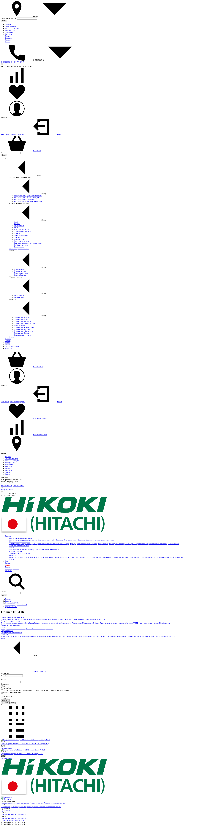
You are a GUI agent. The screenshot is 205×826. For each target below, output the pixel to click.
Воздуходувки (19, 297)
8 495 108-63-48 (6, 62)
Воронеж (8, 38)
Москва (8, 24)
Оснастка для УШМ (21, 319)
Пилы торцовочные (21, 273)
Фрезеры (17, 233)
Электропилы (19, 295)
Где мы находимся (16, 807)
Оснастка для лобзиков (22, 329)
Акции (7, 343)
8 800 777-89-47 (18, 62)
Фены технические (21, 235)
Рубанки (17, 237)
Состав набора (6, 688)
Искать (4, 21)
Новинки (4, 803)
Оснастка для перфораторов (24, 327)
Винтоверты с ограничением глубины (28, 243)
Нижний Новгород (12, 28)
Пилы (11, 548)
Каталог (8, 536)
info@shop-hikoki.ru (8, 489)
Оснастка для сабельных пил (24, 323)
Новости (8, 339)
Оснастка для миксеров (22, 321)
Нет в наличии (6, 748)
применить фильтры (8, 703)
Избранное (14, 134)
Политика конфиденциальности (12, 820)
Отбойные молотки (21, 245)
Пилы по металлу (20, 271)
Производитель (6, 696)
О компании (5, 807)
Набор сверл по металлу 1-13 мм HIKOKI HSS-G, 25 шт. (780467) (25, 744)
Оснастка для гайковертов (23, 331)
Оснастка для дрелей (21, 318)
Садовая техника (15, 551)
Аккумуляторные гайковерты (24, 199)
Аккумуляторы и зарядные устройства (28, 201)
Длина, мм (5, 684)
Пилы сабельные (20, 275)
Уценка (7, 345)
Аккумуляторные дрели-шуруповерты (28, 196)
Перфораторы (19, 226)
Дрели (16, 228)
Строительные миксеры (22, 231)
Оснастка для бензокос (22, 333)
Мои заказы (5, 134)
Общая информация (30, 807)
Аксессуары (60, 803)
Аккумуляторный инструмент (18, 803)
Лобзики (17, 224)
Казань (7, 42)
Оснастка (12, 555)
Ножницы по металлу (22, 241)
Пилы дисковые (19, 269)
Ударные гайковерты (21, 229)
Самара (7, 40)
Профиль (21, 134)
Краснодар (9, 34)
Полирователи (19, 239)
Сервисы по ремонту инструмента (13, 814)
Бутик (11, 337)
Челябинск (9, 32)
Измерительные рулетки (22, 335)
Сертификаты (50, 807)
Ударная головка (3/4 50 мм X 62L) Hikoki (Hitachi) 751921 (22, 754)
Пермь (7, 36)
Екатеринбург (10, 30)
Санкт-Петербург (11, 26)
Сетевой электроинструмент (19, 542)
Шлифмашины (19, 247)
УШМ (16, 222)
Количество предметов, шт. (11, 692)
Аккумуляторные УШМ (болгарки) (26, 198)
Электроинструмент (36, 803)
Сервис (7, 341)
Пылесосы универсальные (19, 249)
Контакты (8, 348)
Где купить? (5, 811)
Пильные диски (19, 325)
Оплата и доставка (12, 346)
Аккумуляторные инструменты (20, 538)
